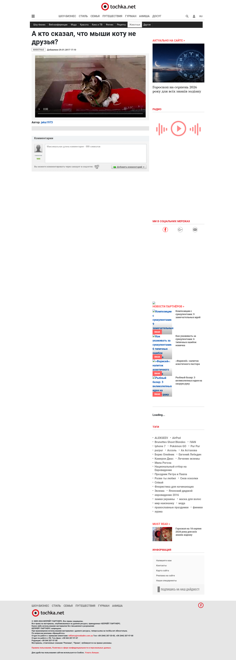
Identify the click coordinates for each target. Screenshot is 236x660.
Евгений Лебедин (190, 454)
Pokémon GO (178, 446)
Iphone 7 (160, 446)
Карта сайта (162, 570)
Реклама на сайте (165, 575)
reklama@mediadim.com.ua (80, 636)
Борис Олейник (164, 454)
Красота (84, 24)
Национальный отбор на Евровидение (171, 468)
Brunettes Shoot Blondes (170, 442)
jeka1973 (47, 122)
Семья (95, 16)
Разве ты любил (165, 478)
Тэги (156, 426)
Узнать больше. (92, 653)
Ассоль (172, 450)
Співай (159, 482)
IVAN (193, 442)
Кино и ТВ (97, 24)
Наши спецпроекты (166, 580)
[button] (194, 16)
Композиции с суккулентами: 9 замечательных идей (188, 314)
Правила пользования (41, 648)
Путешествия (112, 16)
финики (198, 507)
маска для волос (190, 499)
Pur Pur (195, 446)
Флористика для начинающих (174, 486)
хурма (159, 511)
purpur (159, 450)
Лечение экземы (189, 458)
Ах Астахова (189, 450)
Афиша (144, 16)
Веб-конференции (58, 24)
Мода (74, 24)
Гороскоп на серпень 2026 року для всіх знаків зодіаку (177, 89)
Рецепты (121, 24)
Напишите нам (164, 560)
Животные (134, 24)
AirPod (176, 438)
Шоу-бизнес (67, 16)
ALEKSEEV (161, 438)
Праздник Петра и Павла (171, 474)
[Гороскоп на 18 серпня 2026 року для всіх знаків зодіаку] (162, 534)
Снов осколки (189, 478)
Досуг (156, 16)
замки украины (165, 499)
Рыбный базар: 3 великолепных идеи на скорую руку (189, 380)
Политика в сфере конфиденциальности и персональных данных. (81, 648)
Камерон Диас (164, 458)
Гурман (130, 16)
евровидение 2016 (167, 495)
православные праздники (171, 507)
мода (181, 503)
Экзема (159, 490)
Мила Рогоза (163, 462)
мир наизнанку (164, 503)
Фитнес (110, 24)
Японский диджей (180, 490)
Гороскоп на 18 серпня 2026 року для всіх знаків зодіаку (188, 531)
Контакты (161, 565)
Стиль (83, 16)
